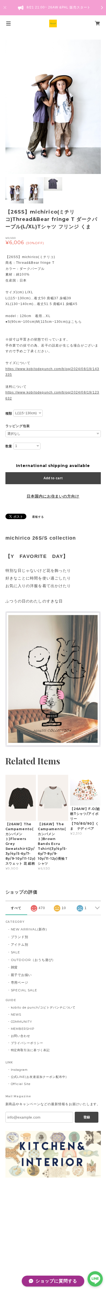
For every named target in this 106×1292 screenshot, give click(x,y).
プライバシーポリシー (27, 1043)
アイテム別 (20, 944)
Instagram (19, 1070)
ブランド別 (20, 937)
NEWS (16, 1014)
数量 (9, 446)
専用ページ (20, 982)
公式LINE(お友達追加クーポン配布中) (39, 1077)
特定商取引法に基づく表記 (30, 1050)
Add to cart (53, 478)
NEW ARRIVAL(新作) (29, 929)
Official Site (20, 1084)
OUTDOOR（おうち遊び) (32, 960)
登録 (86, 1117)
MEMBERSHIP (23, 1029)
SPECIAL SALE (24, 990)
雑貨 (14, 967)
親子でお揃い (21, 975)
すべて (16, 908)
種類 (9, 413)
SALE (15, 952)
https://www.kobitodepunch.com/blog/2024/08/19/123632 (52, 395)
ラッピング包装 (17, 426)
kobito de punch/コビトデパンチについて (43, 1007)
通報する (38, 517)
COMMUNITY (21, 1022)
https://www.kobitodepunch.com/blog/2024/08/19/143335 (52, 372)
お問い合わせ (20, 1036)
